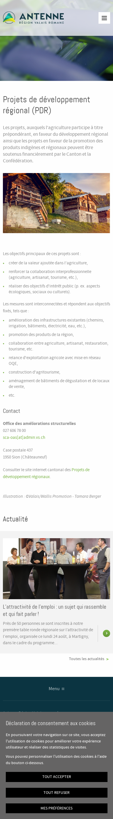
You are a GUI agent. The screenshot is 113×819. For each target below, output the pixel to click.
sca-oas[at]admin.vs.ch (24, 438)
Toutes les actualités (86, 659)
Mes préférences (56, 808)
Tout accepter (56, 776)
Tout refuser (56, 792)
